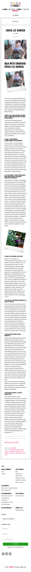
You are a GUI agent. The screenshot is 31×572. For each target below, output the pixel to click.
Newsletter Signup (20, 510)
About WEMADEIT (6, 469)
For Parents (5, 486)
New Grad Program (5, 504)
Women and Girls (19, 482)
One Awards (4, 500)
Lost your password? (18, 547)
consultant (6, 451)
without (20, 453)
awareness (13, 449)
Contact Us (19, 508)
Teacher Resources (20, 495)
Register (10, 547)
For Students (20, 469)
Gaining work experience (7, 495)
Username (4, 528)
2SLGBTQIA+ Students (21, 480)
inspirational (12, 453)
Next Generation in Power (7, 502)
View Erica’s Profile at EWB (11, 442)
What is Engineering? (6, 490)
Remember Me (8, 539)
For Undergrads (6, 493)
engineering (17, 451)
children (22, 449)
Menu (16, 15)
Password (4, 534)
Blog (17, 471)
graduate (6, 453)
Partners (3, 473)
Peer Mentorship (5, 498)
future (22, 451)
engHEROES (13, 448)
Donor (2, 471)
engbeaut (12, 451)
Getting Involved (6, 508)
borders (18, 449)
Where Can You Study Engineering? (9, 488)
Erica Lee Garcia (15, 30)
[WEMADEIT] (15, 5)
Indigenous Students (20, 478)
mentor (16, 453)
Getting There (19, 473)
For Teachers (20, 493)
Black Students (19, 476)
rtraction (24, 567)
